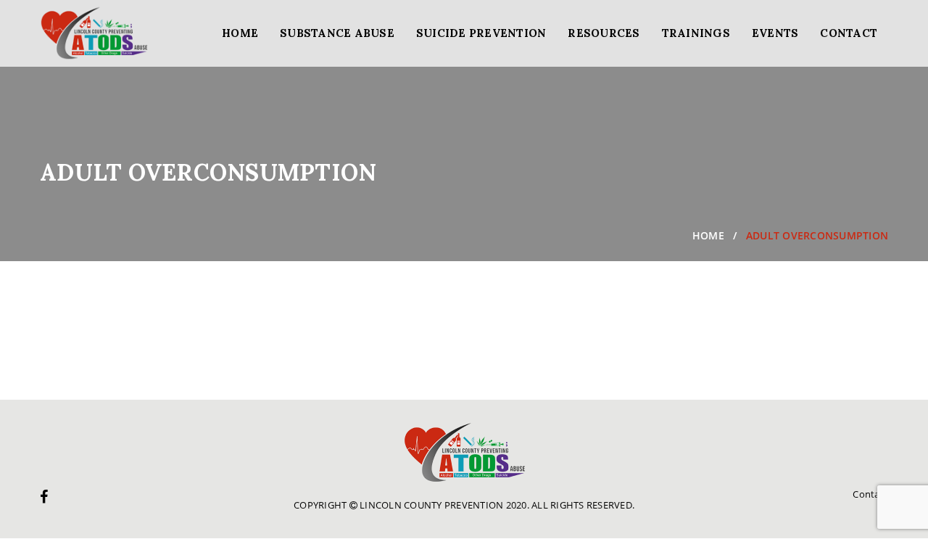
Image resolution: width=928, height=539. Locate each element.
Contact (848, 33)
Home (240, 33)
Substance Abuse (337, 33)
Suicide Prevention (481, 33)
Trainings (696, 33)
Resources (603, 33)
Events (775, 33)
